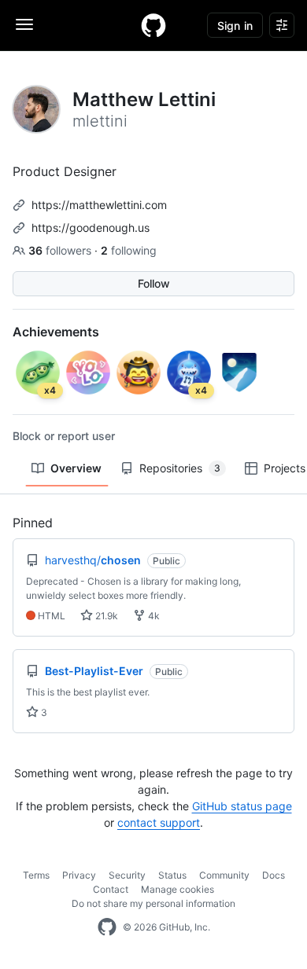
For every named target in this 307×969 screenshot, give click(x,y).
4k (153, 616)
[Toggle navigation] (24, 24)
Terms (36, 875)
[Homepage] (153, 25)
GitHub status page (242, 806)
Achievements (56, 332)
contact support (158, 822)
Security (127, 875)
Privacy (79, 875)
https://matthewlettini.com (99, 204)
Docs (273, 875)
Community (224, 875)
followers (61, 250)
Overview (76, 468)
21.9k (105, 616)
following (129, 250)
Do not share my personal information (153, 903)
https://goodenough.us (90, 227)
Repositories (179, 468)
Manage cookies (177, 889)
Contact (110, 889)
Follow (154, 283)
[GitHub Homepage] (107, 927)
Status (172, 875)
